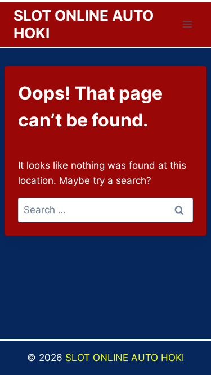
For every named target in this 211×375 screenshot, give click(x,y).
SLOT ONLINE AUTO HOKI (124, 357)
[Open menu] (187, 24)
